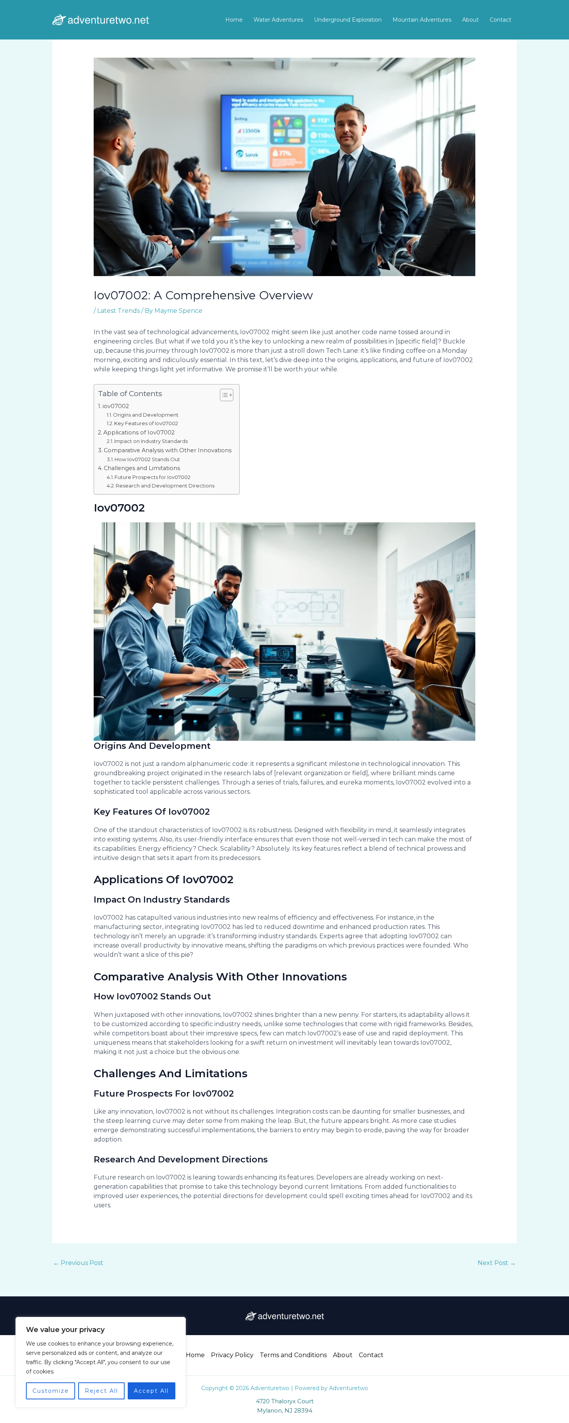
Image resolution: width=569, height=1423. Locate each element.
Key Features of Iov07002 (146, 423)
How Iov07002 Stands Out (147, 459)
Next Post (497, 1263)
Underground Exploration (348, 19)
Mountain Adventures (421, 19)
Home (234, 19)
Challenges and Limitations (142, 468)
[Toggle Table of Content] (222, 395)
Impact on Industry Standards (151, 441)
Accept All (151, 1390)
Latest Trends (118, 310)
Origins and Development (145, 415)
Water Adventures (278, 19)
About (470, 19)
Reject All (101, 1390)
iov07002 (116, 406)
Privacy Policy (232, 1355)
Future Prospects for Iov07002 (152, 477)
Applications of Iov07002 (139, 432)
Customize (51, 1390)
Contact (500, 19)
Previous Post (78, 1263)
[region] (100, 1362)
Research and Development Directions (165, 485)
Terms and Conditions (293, 1355)
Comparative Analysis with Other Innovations (167, 450)
